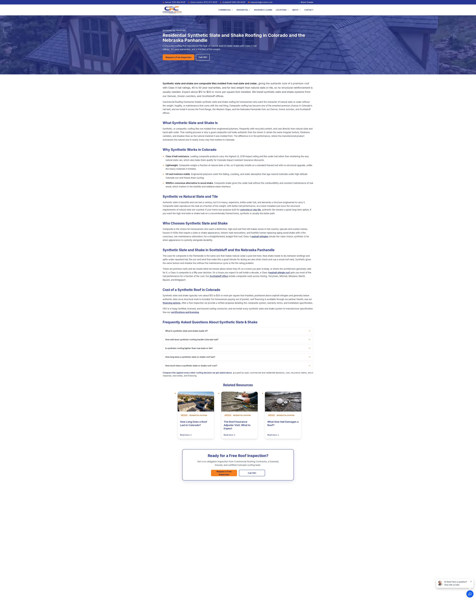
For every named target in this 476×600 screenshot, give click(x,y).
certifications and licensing (185, 312)
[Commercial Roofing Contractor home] (172, 9)
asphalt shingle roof (279, 272)
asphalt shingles (259, 236)
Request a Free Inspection (178, 57)
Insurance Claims (263, 10)
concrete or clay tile (250, 209)
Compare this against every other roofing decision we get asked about (197, 372)
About (295, 10)
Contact (308, 10)
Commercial (224, 10)
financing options (171, 303)
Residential (242, 10)
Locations (281, 10)
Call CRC (203, 57)
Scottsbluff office (219, 276)
